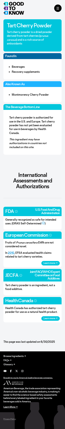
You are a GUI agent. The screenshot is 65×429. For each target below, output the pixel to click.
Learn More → (10, 407)
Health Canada (19, 300)
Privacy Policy (9, 419)
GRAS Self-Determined (26, 223)
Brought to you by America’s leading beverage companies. (28, 378)
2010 (11, 252)
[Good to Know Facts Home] (13, 8)
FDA (9, 211)
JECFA (11, 275)
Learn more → (51, 263)
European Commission (26, 235)
